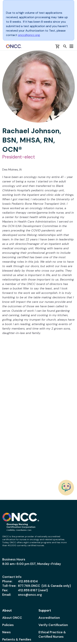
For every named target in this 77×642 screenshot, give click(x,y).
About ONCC (12, 618)
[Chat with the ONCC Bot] (66, 487)
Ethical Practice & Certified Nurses (52, 634)
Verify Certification (53, 625)
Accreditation (49, 618)
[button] (65, 46)
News (6, 632)
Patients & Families (16, 639)
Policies (8, 625)
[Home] (14, 46)
